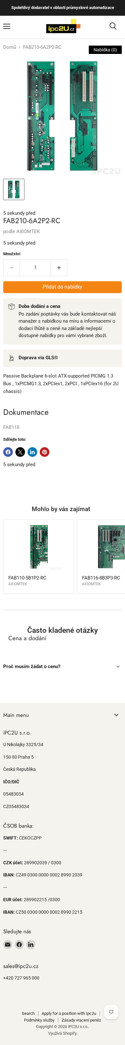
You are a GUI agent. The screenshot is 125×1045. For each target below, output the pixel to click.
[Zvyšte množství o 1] (59, 267)
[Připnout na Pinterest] (44, 452)
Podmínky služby (39, 1020)
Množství (12, 253)
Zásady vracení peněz (81, 1020)
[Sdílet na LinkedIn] (32, 452)
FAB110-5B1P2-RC (27, 578)
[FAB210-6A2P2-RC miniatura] (14, 189)
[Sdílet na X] (20, 452)
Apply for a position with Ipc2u (69, 1013)
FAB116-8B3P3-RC (101, 578)
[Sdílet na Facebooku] (8, 452)
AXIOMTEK (28, 231)
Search (28, 1013)
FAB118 (11, 427)
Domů (9, 47)
